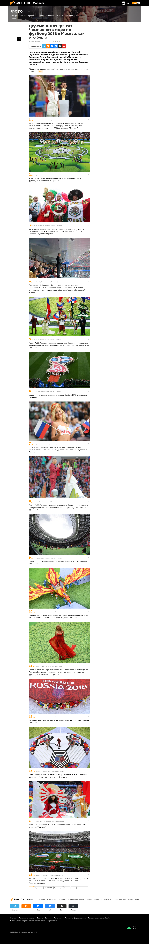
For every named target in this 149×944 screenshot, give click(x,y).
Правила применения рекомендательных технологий (27, 921)
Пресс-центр (58, 918)
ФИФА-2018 (48, 888)
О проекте (13, 918)
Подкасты (98, 899)
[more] (88, 119)
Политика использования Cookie (99, 918)
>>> (40, 71)
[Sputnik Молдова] (21, 5)
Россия (89, 899)
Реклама (40, 918)
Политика (41, 899)
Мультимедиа (39, 888)
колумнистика (120, 899)
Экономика (51, 899)
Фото (31, 888)
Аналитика (108, 899)
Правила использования (27, 918)
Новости (66, 888)
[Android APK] (132, 928)
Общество (62, 899)
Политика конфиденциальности (75, 918)
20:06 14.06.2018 (34, 42)
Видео (137, 899)
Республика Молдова (76, 899)
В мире (130, 899)
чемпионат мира (82, 888)
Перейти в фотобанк (55, 120)
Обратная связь (53, 921)
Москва (73, 888)
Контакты (48, 918)
